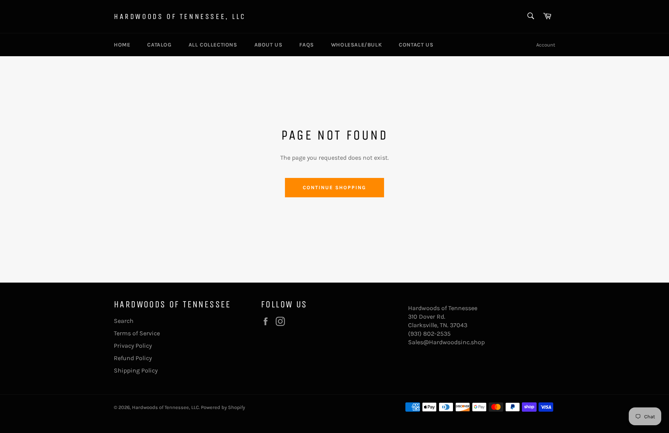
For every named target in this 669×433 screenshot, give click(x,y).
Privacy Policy (133, 345)
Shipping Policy (136, 370)
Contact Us (416, 44)
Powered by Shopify (223, 407)
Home (122, 44)
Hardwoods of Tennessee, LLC (179, 16)
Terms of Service (137, 333)
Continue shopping (334, 187)
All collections (213, 44)
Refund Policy (133, 358)
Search (124, 320)
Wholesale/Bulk (356, 44)
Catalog (159, 44)
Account (545, 45)
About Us (268, 44)
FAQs (306, 44)
